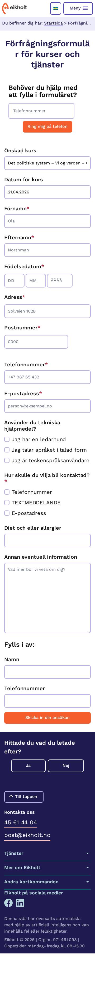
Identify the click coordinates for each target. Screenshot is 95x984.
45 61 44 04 (20, 822)
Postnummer (20, 327)
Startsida (53, 23)
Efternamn (19, 237)
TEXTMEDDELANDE (36, 502)
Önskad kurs (20, 150)
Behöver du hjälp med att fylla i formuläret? (43, 91)
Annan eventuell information (40, 557)
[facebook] (8, 903)
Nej (66, 765)
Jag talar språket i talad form (49, 450)
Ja (28, 765)
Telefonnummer (26, 364)
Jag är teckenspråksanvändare (50, 460)
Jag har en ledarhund (39, 439)
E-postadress (23, 393)
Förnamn (17, 208)
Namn (11, 659)
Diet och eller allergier (32, 528)
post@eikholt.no (27, 835)
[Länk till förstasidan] (14, 8)
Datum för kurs (23, 179)
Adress (13, 297)
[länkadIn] (20, 903)
